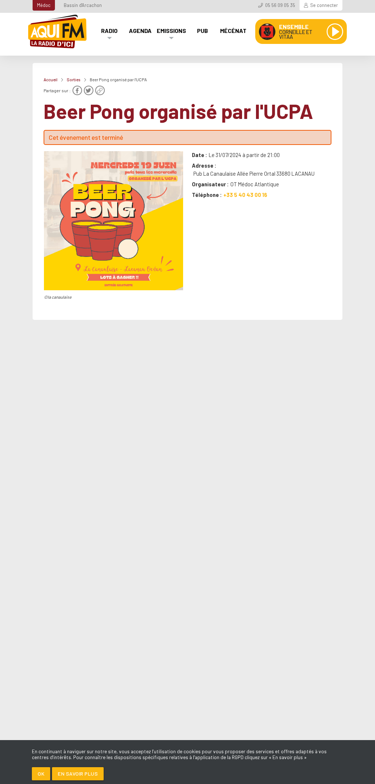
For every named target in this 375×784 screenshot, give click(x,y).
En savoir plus (78, 773)
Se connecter (324, 5)
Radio (109, 30)
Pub (202, 30)
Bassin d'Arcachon (83, 5)
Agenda (140, 30)
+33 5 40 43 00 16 (245, 194)
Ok (41, 773)
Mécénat (233, 30)
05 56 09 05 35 (280, 5)
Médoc (44, 5)
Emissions (171, 30)
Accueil (50, 79)
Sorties (74, 79)
